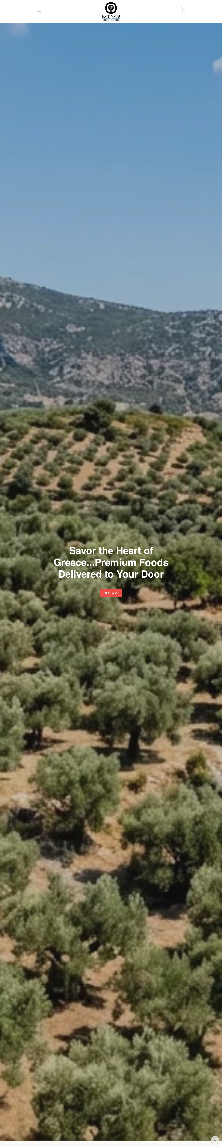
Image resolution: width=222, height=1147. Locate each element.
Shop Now (111, 593)
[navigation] (39, 11)
